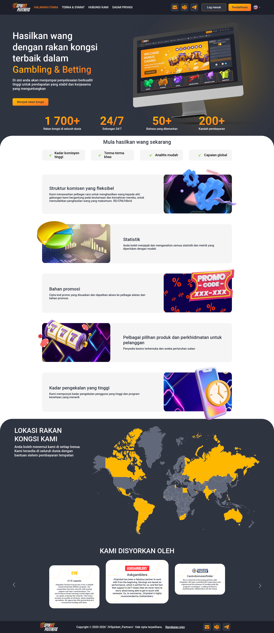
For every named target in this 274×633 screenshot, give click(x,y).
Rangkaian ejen (175, 627)
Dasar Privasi (122, 7)
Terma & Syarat (73, 7)
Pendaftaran (240, 7)
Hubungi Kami (98, 7)
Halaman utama (46, 7)
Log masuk (214, 7)
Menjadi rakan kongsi (30, 102)
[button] (255, 7)
